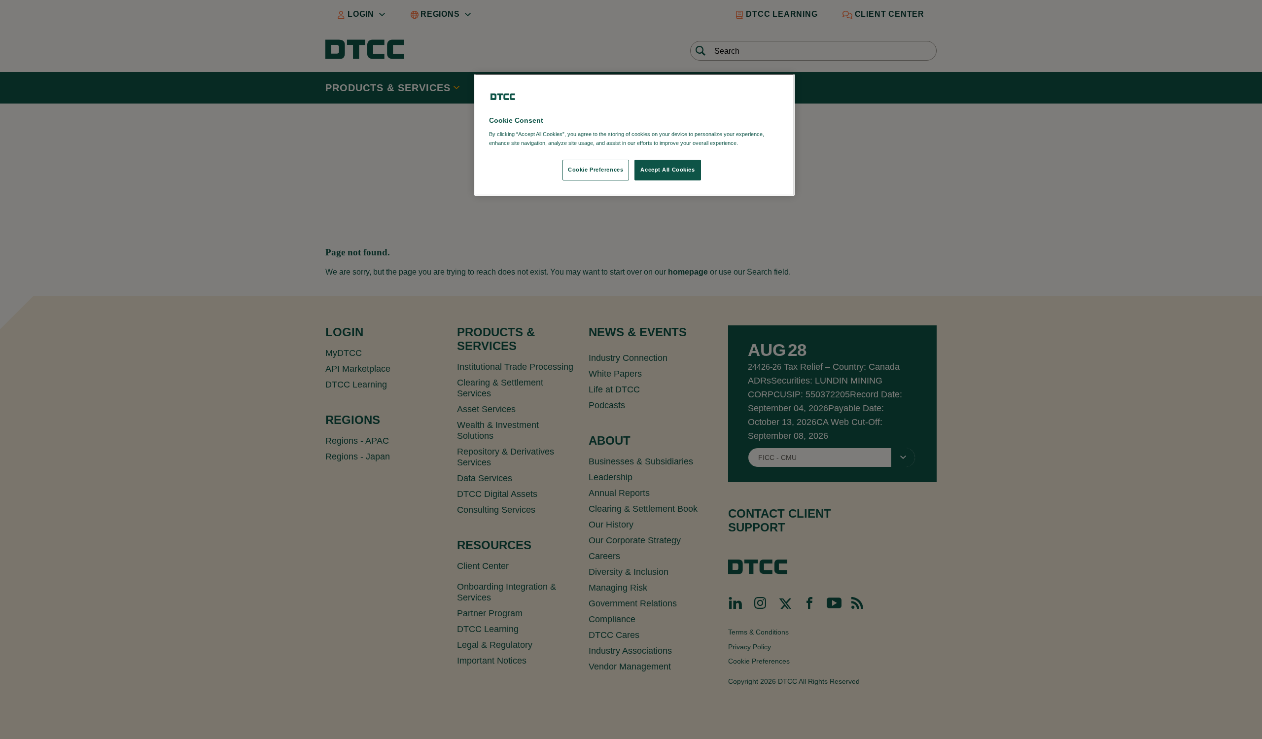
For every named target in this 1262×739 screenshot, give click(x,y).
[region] (634, 135)
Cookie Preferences (595, 170)
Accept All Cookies (667, 170)
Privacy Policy (760, 143)
